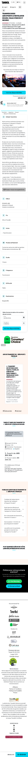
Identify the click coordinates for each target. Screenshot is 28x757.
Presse (15, 692)
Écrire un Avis (8, 411)
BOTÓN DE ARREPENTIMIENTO (14, 737)
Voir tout (18, 411)
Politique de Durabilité (15, 691)
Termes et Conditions (15, 689)
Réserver (23, 754)
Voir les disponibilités (14, 93)
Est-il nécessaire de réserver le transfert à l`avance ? (13, 516)
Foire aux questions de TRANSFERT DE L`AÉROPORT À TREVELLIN (14, 490)
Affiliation (15, 687)
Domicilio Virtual (14, 656)
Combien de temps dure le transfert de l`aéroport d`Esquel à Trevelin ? (11, 501)
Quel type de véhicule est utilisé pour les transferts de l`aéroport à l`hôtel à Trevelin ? (12, 509)
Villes (3, 345)
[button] (2, 102)
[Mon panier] (4, 10)
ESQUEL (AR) (6, 203)
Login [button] (5, 7)
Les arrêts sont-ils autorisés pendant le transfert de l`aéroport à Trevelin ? (12, 530)
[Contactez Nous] (20, 7)
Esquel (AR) (5, 301)
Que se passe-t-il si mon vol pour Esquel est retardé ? (12, 522)
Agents (14, 7)
